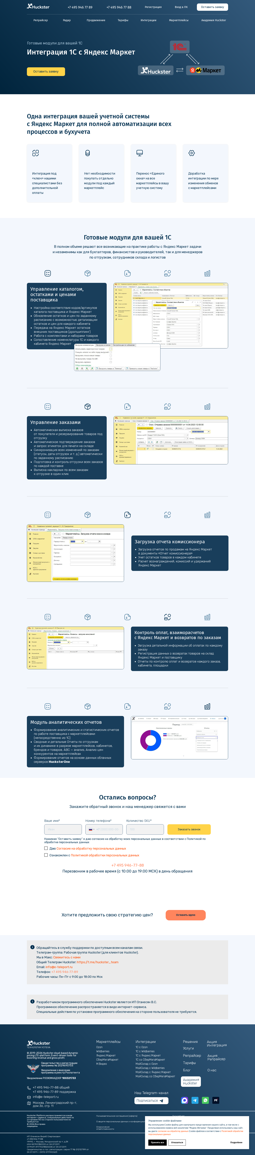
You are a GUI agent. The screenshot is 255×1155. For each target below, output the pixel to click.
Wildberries (102, 1051)
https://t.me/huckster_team (97, 962)
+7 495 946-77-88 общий (51, 1087)
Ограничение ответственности (105, 1128)
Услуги (188, 1048)
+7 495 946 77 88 (119, 7)
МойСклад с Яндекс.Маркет (153, 1072)
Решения (190, 1042)
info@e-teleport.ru (59, 967)
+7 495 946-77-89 (64, 972)
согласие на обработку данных (173, 1131)
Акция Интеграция (217, 1043)
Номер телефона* (98, 821)
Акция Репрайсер (216, 1057)
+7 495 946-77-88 (127, 865)
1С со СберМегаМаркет (150, 1059)
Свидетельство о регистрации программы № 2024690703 (59, 1064)
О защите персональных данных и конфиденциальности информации (130, 1121)
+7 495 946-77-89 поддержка (54, 1092)
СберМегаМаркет (107, 1059)
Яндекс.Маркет (106, 1055)
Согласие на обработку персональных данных (91, 848)
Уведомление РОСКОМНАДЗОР (51, 1078)
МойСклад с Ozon (147, 1063)
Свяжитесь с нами (66, 957)
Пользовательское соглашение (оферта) (116, 1116)
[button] (212, 7)
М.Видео (101, 1063)
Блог (187, 1070)
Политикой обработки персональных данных (105, 855)
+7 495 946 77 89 (80, 7)
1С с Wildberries (145, 1051)
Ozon (99, 1047)
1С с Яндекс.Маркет (148, 1055)
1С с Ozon (142, 1047)
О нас (211, 1070)
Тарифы (189, 1063)
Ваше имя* (52, 821)
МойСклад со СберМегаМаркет (155, 1076)
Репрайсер (192, 1055)
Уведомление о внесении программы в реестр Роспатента (60, 1071)
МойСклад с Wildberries (150, 1068)
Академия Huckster (191, 1082)
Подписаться (147, 1100)
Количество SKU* (139, 821)
